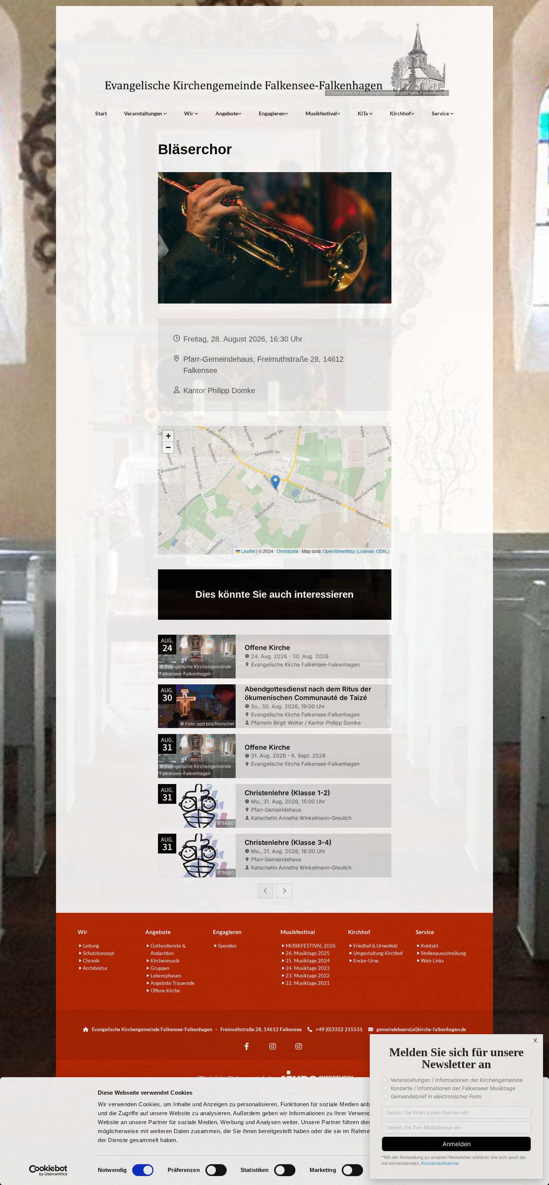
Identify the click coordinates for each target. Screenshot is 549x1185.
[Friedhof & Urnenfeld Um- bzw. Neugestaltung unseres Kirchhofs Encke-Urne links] (413, 113)
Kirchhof (400, 113)
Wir (189, 113)
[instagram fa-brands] (272, 1046)
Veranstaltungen (143, 113)
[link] (145, 113)
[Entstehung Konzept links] (371, 113)
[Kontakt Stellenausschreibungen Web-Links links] (452, 113)
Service (441, 113)
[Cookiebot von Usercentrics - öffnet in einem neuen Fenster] (48, 1170)
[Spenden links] (286, 113)
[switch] (216, 1170)
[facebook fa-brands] (246, 1046)
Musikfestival (321, 113)
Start (101, 113)
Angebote (226, 113)
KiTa (363, 113)
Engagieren (272, 113)
